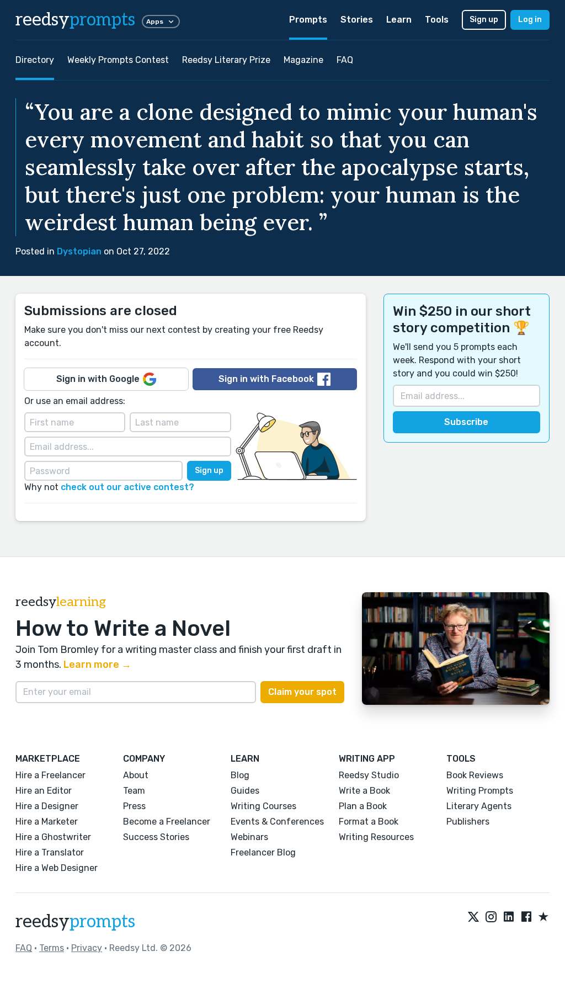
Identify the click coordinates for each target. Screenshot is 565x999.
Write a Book (364, 790)
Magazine (303, 60)
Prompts (308, 19)
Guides (245, 790)
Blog (240, 775)
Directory (34, 60)
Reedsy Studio (369, 775)
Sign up (484, 19)
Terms (51, 948)
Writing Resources (376, 837)
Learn (399, 19)
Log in (530, 19)
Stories (356, 19)
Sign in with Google (98, 379)
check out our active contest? (127, 487)
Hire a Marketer (46, 821)
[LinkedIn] (508, 917)
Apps (154, 21)
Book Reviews (474, 775)
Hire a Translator (49, 852)
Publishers (467, 821)
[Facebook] (526, 917)
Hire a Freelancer (50, 775)
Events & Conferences (277, 821)
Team (134, 790)
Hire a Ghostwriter (53, 837)
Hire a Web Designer (56, 868)
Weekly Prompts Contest (118, 60)
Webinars (249, 837)
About (135, 775)
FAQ (345, 60)
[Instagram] (491, 917)
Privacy (86, 948)
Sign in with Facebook (266, 379)
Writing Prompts (479, 790)
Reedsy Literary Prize (226, 60)
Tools (437, 19)
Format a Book (368, 821)
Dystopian (79, 251)
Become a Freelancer (166, 821)
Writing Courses (263, 806)
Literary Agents (478, 806)
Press (134, 806)
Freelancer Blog (263, 852)
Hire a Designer (46, 806)
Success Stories (156, 837)
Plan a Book (363, 806)
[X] (473, 917)
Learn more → (97, 664)
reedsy (75, 19)
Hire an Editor (43, 790)
